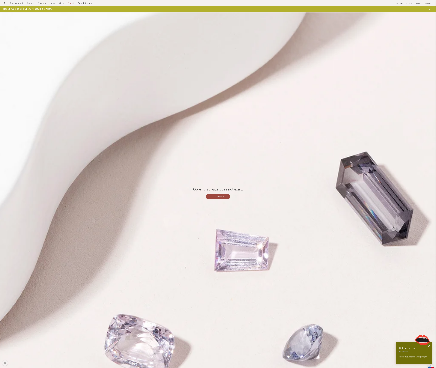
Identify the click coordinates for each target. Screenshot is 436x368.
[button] (4, 3)
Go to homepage (218, 196)
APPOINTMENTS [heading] (398, 3)
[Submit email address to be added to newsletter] (427, 352)
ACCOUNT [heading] (409, 3)
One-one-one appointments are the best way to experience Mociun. (40, 9)
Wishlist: (427, 3)
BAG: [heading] (418, 3)
